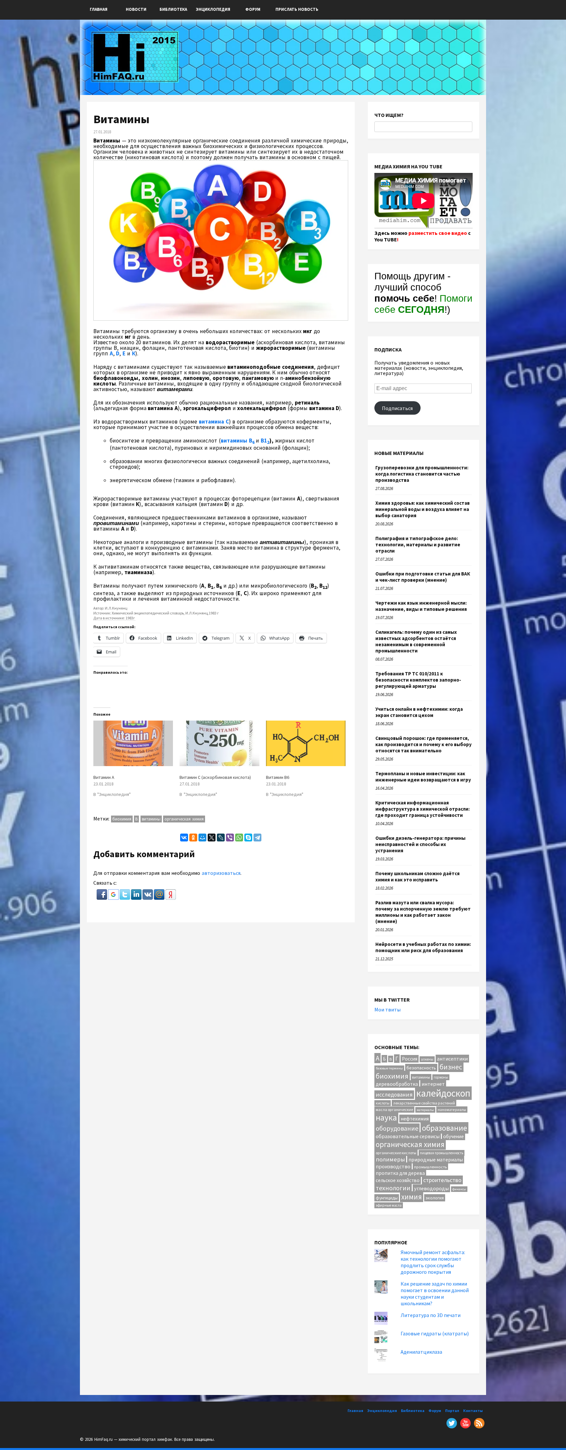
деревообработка (397, 1084)
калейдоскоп (443, 1093)
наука (386, 1117)
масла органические (394, 1109)
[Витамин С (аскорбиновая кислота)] (219, 743)
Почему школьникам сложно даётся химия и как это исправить (417, 876)
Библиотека (173, 9)
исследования (394, 1094)
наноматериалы (452, 1109)
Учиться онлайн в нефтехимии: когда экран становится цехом (419, 712)
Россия (409, 1059)
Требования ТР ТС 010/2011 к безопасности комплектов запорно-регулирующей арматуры (418, 679)
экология (434, 1198)
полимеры (390, 1159)
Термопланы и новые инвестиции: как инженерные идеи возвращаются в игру (423, 776)
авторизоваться (221, 873)
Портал (452, 1410)
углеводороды (431, 1188)
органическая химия (184, 819)
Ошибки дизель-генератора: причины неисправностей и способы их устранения (420, 844)
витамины (151, 819)
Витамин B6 (277, 777)
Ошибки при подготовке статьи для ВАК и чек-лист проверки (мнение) (422, 577)
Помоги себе (423, 304)
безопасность (421, 1067)
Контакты (473, 1410)
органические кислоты (396, 1152)
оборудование (397, 1128)
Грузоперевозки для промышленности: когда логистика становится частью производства (421, 473)
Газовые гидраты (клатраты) (435, 1333)
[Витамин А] (133, 743)
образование (444, 1128)
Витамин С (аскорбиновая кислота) (215, 777)
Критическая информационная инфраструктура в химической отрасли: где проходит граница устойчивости (422, 809)
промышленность (430, 1166)
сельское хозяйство (398, 1180)
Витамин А (103, 777)
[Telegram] (257, 837)
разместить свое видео (437, 233)
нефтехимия (415, 1118)
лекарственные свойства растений (424, 1103)
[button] (102, 897)
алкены (427, 1059)
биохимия (121, 819)
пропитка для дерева (400, 1173)
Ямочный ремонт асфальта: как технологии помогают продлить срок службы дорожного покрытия (433, 1262)
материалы (425, 1110)
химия (411, 1196)
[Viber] (230, 837)
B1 (265, 440)
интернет (433, 1084)
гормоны (441, 1077)
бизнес (451, 1067)
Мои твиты (387, 1009)
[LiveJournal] (221, 837)
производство (393, 1166)
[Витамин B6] (306, 743)
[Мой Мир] (202, 837)
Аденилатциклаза (421, 1351)
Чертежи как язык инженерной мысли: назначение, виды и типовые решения (421, 606)
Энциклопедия (213, 9)
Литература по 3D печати (431, 1315)
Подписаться (397, 408)
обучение (453, 1136)
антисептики (452, 1058)
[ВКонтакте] (184, 837)
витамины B (238, 440)
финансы (459, 1189)
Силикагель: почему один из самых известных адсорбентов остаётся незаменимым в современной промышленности (416, 641)
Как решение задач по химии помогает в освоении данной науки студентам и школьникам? (435, 1293)
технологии (393, 1188)
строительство (442, 1180)
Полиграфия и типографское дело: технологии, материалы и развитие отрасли (417, 544)
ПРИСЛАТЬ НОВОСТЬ (296, 9)
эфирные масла (389, 1205)
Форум (252, 9)
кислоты (382, 1103)
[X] (212, 837)
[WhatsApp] (239, 837)
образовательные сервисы (408, 1136)
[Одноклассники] (193, 837)
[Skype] (248, 837)
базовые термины (389, 1068)
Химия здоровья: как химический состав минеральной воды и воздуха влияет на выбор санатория (422, 509)
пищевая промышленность (441, 1153)
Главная (98, 9)
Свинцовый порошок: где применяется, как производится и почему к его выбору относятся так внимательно (423, 744)
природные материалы (435, 1159)
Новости (136, 9)
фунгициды (387, 1198)
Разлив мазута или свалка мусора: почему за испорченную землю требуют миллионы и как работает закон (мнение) (423, 911)
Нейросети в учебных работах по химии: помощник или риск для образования (423, 947)
